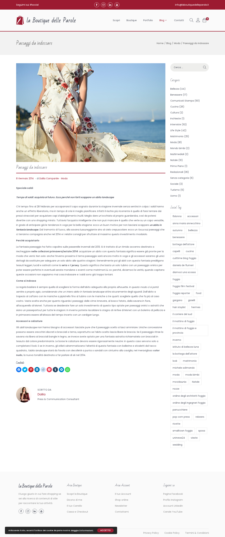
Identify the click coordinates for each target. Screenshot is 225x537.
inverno (177, 340)
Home (160, 43)
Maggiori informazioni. (82, 530)
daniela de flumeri (183, 265)
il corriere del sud (182, 314)
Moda (177, 43)
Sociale (174, 184)
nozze (176, 388)
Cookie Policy (172, 533)
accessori (192, 216)
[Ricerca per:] (189, 67)
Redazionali (176, 172)
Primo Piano (177, 166)
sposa (201, 430)
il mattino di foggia (183, 321)
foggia (176, 279)
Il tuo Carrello (74, 505)
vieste (194, 437)
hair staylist (179, 307)
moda (176, 374)
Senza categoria (179, 178)
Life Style (175, 130)
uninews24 (179, 437)
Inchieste (175, 118)
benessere (179, 237)
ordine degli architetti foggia (189, 396)
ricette (176, 423)
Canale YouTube (173, 511)
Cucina (174, 106)
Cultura (174, 112)
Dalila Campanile (49, 178)
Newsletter (121, 505)
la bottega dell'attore (185, 353)
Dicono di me (74, 500)
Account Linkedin (173, 505)
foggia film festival (183, 286)
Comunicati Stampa (182, 100)
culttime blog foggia (184, 258)
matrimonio (190, 361)
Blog (168, 43)
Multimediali (177, 154)
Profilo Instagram (173, 500)
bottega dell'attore (183, 244)
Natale (174, 160)
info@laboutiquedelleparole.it (192, 4)
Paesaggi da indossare (31, 167)
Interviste (175, 124)
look (175, 361)
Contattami (122, 511)
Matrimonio (176, 136)
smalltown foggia (183, 430)
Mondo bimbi (177, 148)
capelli (176, 251)
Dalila (41, 394)
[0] (204, 20)
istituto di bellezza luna (186, 346)
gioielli (191, 300)
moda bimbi (192, 374)
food (198, 293)
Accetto (105, 530)
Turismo (175, 189)
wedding (177, 444)
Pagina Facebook (173, 494)
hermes (195, 307)
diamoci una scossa (184, 272)
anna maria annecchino (186, 223)
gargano (177, 300)
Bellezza (174, 88)
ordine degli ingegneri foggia (189, 402)
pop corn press (181, 416)
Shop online (121, 500)
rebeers (200, 416)
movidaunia (179, 381)
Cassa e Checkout (77, 511)
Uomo (173, 195)
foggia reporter (181, 293)
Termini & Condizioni (197, 533)
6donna (177, 216)
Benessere (176, 94)
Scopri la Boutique (77, 494)
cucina (190, 251)
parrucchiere (180, 409)
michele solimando (184, 367)
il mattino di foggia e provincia (185, 330)
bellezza (192, 230)
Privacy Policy (151, 533)
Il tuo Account (123, 494)
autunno (178, 230)
